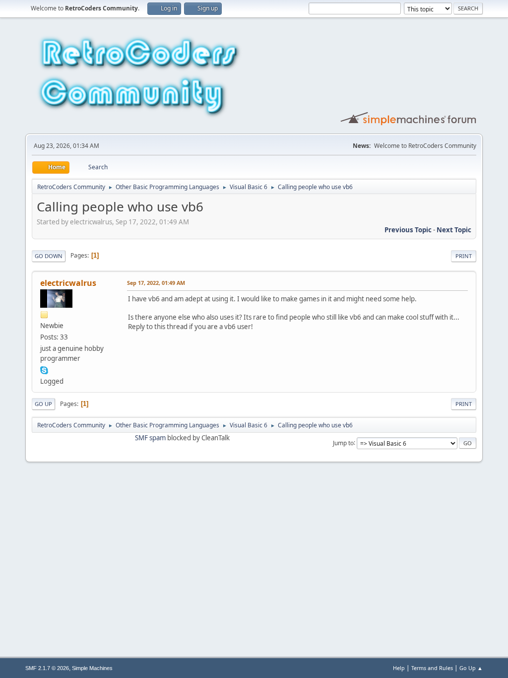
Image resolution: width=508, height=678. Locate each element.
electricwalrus (68, 282)
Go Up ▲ (471, 668)
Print (463, 256)
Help (399, 668)
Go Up (43, 403)
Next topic (454, 229)
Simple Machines (92, 668)
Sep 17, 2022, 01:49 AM (156, 282)
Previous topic (408, 229)
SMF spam (150, 437)
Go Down (49, 256)
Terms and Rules (432, 668)
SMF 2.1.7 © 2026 (47, 668)
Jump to (343, 442)
